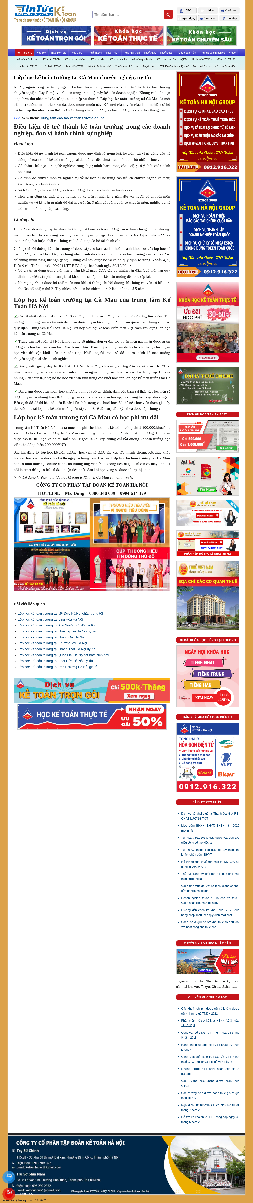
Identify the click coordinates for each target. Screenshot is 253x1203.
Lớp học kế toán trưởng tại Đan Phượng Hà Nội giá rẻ (57, 667)
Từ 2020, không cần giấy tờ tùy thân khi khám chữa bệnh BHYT (210, 852)
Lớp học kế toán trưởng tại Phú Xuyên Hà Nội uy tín (56, 625)
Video (232, 52)
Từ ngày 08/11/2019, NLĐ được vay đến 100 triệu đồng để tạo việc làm (210, 840)
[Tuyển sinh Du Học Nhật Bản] (207, 973)
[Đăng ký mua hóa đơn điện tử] (207, 791)
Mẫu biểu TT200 (51, 66)
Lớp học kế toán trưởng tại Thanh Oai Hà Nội (51, 637)
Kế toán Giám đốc (225, 66)
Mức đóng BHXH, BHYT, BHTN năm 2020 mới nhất (210, 828)
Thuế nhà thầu (131, 52)
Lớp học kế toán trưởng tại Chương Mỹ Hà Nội (52, 643)
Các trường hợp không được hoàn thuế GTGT (210, 1083)
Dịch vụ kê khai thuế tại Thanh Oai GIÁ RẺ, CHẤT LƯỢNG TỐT (210, 816)
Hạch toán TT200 (27, 66)
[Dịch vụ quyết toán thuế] (207, 276)
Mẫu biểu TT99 (74, 66)
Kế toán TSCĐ (51, 59)
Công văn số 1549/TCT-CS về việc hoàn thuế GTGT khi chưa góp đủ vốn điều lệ (210, 1059)
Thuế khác (166, 52)
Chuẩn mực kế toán (126, 66)
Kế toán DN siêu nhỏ (99, 66)
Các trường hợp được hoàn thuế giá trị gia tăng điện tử (210, 1095)
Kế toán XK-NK (119, 59)
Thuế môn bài (58, 52)
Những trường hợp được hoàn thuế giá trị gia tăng (210, 1071)
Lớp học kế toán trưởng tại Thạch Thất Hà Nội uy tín (56, 649)
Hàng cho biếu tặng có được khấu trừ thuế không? (210, 1047)
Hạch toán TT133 (202, 59)
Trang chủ (26, 52)
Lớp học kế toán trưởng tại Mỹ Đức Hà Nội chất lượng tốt (60, 613)
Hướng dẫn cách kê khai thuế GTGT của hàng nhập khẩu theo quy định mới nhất (210, 912)
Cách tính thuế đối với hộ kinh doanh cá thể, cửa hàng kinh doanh (210, 888)
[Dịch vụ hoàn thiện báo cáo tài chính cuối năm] (207, 451)
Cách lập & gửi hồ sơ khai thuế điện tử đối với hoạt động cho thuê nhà (210, 924)
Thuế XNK (150, 52)
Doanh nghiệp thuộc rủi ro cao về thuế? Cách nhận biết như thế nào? (210, 900)
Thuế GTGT (77, 52)
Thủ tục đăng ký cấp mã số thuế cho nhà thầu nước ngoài (210, 876)
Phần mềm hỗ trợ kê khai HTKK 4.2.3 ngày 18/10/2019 (210, 1023)
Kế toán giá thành (142, 59)
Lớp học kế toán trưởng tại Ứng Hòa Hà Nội (50, 619)
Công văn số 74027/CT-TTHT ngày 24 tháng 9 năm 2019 (210, 1035)
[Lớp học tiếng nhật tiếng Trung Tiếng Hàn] (207, 705)
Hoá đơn (41, 52)
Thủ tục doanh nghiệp (212, 52)
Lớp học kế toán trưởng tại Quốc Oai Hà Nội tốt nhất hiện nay (63, 655)
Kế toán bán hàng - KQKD (172, 59)
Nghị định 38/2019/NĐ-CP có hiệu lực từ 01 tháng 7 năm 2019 (210, 1107)
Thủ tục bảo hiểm (186, 52)
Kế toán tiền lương (27, 59)
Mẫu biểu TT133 (226, 59)
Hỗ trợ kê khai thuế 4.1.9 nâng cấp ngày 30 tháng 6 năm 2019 (210, 1119)
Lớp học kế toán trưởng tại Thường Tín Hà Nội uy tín (57, 631)
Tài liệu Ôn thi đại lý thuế (174, 66)
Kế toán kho (98, 59)
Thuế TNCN (112, 52)
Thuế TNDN (95, 52)
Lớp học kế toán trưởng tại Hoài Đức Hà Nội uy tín (55, 661)
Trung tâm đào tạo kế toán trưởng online (72, 118)
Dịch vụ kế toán (202, 66)
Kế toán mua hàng (75, 59)
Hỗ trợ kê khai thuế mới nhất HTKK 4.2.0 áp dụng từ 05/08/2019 (210, 864)
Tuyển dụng (149, 66)
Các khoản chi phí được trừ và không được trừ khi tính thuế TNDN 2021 (210, 1011)
